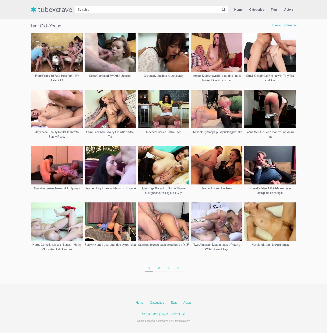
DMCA (164, 314)
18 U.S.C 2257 (150, 314)
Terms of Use (177, 314)
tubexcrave (54, 9)
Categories (256, 9)
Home (238, 9)
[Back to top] (317, 320)
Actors (288, 9)
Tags (274, 9)
